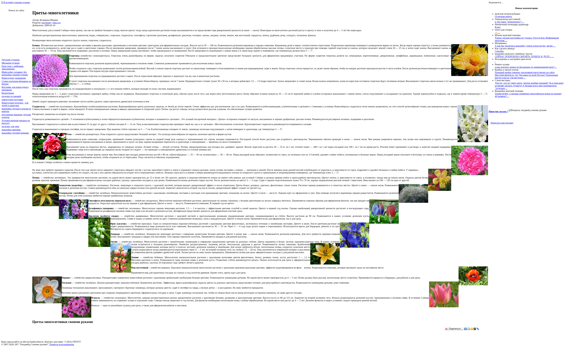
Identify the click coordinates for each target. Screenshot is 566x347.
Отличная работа (503, 16)
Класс (498, 27)
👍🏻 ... (497, 32)
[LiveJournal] (477, 329)
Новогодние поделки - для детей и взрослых (15, 104)
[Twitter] (468, 329)
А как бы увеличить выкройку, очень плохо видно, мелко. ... (525, 46)
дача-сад (56, 22)
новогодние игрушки (12, 99)
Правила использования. (61, 344)
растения (46, 22)
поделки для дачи (10, 126)
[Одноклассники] (471, 329)
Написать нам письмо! (502, 123)
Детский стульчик (11, 59)
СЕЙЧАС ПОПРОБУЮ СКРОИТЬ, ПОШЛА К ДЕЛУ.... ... (524, 56)
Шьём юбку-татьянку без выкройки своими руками (15, 73)
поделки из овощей (11, 96)
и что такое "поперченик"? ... (509, 22)
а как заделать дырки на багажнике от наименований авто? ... (526, 67)
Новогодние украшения (14, 78)
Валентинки (8, 93)
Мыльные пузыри (11, 63)
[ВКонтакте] (465, 329)
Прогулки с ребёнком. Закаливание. (13, 67)
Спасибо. (499, 51)
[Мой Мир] (474, 329)
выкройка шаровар (11, 129)
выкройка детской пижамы (15, 133)
